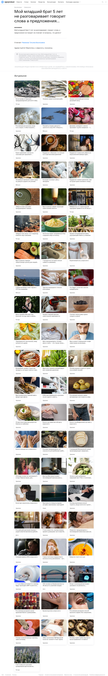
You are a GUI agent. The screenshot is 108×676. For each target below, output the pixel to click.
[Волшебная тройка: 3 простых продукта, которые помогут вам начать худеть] (27, 362)
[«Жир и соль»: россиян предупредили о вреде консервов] (27, 201)
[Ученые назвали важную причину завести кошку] (27, 632)
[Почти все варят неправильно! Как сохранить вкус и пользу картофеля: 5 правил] (54, 228)
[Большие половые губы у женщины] (54, 174)
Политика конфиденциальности (97, 674)
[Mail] (2, 2)
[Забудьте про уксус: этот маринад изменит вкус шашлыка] (27, 228)
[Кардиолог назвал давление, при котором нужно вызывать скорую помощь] (81, 174)
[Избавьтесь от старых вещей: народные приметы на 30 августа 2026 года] (81, 201)
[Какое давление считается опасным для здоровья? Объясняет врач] (27, 147)
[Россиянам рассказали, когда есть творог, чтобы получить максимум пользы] (27, 120)
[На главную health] (9, 2)
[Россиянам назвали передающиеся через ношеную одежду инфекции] (81, 659)
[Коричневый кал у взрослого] (81, 254)
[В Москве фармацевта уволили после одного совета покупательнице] (54, 389)
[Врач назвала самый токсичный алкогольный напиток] (54, 201)
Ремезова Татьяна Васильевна (33, 42)
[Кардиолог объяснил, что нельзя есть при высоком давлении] (54, 147)
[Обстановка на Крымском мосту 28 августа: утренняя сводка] (54, 578)
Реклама (14, 674)
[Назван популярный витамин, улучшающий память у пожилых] (81, 228)
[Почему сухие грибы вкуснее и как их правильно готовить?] (81, 632)
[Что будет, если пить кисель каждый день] (81, 281)
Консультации (18, 7)
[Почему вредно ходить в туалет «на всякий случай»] (81, 362)
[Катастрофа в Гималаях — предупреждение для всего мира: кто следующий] (27, 93)
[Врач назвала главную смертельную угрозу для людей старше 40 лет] (27, 254)
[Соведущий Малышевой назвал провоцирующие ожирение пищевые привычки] (81, 443)
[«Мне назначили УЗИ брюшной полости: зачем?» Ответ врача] (54, 632)
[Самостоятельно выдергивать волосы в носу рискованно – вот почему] (54, 551)
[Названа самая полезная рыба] (54, 93)
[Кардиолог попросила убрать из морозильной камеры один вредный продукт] (81, 147)
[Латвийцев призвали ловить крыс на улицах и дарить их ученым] (27, 174)
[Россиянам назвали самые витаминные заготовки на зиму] (81, 389)
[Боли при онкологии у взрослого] (27, 497)
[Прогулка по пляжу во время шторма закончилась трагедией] (54, 497)
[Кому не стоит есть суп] (81, 551)
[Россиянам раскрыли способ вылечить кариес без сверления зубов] (81, 605)
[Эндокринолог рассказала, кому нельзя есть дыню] (27, 335)
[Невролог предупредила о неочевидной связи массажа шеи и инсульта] (81, 524)
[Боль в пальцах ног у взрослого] (27, 443)
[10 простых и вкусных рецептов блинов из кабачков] (27, 416)
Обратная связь (68, 674)
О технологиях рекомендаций (80, 674)
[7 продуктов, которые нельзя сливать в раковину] (54, 254)
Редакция (41, 674)
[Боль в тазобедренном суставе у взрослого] (81, 416)
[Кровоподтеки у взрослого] (54, 605)
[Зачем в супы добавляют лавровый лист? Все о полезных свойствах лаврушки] (81, 470)
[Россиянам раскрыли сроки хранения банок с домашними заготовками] (27, 605)
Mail (3, 674)
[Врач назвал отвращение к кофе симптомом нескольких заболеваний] (81, 335)
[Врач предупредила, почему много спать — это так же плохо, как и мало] (54, 335)
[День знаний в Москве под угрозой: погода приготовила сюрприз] (27, 308)
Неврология (27, 7)
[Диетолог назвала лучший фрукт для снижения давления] (54, 362)
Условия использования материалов (54, 674)
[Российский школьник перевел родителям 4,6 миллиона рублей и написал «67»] (27, 524)
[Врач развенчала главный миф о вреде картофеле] (27, 389)
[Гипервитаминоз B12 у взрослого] (27, 551)
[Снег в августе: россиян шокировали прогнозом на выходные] (27, 659)
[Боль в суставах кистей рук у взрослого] (54, 416)
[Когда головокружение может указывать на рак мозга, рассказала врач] (81, 578)
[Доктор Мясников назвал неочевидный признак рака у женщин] (54, 470)
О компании (8, 674)
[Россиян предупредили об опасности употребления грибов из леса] (54, 443)
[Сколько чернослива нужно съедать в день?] (81, 308)
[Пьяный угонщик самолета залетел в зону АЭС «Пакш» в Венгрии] (54, 120)
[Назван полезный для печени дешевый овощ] (81, 93)
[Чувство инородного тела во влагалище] (54, 281)
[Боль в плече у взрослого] (54, 659)
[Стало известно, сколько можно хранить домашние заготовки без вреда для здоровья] (54, 524)
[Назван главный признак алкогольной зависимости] (54, 308)
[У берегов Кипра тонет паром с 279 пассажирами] (27, 281)
